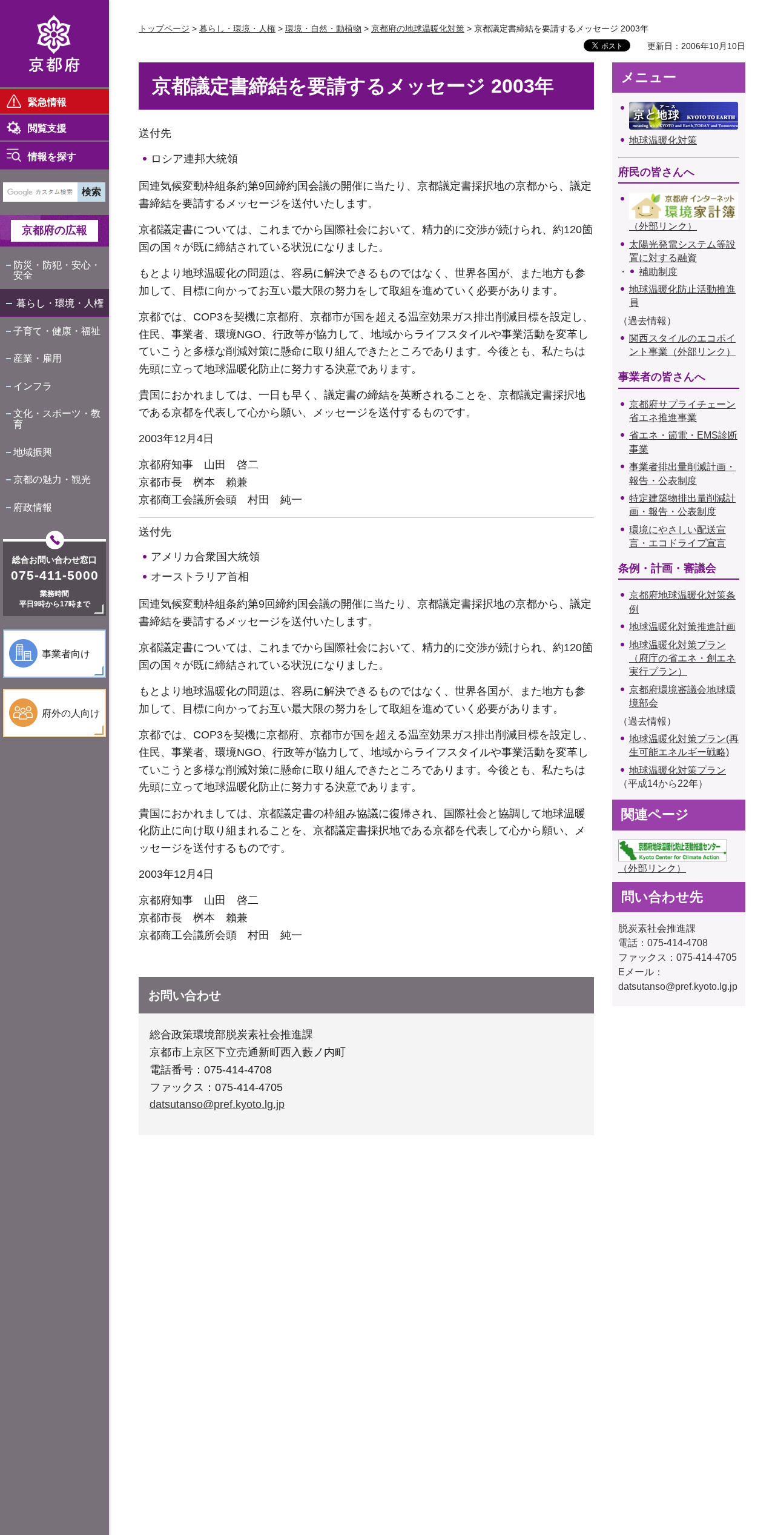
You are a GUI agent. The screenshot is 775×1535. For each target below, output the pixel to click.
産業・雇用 (37, 358)
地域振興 (32, 452)
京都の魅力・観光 (52, 479)
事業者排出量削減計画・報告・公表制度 (682, 473)
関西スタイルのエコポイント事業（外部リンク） (682, 345)
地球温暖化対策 (663, 140)
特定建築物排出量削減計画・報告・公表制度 (682, 505)
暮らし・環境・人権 (60, 303)
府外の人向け (71, 713)
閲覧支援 (47, 128)
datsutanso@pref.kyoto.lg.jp (217, 1104)
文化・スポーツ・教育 (57, 418)
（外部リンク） (663, 226)
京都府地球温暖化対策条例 (682, 602)
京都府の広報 (54, 230)
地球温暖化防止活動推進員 (682, 296)
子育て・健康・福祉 (57, 331)
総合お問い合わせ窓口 (54, 560)
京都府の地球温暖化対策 (417, 28)
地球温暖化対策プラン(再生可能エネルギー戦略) (684, 745)
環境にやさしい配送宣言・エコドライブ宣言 (677, 536)
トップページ (164, 28)
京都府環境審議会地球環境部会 (682, 696)
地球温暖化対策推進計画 (682, 627)
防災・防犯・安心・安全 (57, 270)
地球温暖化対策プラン (677, 770)
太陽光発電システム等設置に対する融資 (682, 251)
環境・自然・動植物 (323, 28)
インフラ (32, 386)
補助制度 (658, 272)
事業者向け (66, 654)
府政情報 (32, 507)
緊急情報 (47, 102)
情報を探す (52, 156)
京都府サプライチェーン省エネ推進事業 (682, 411)
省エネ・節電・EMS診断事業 (683, 442)
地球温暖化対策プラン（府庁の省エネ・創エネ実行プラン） (682, 658)
